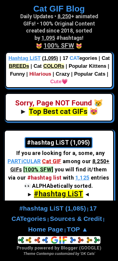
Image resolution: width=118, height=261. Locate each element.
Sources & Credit (76, 218)
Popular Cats (89, 74)
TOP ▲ (77, 229)
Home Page (45, 229)
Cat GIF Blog (59, 8)
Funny (17, 74)
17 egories (80, 58)
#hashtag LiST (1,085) (52, 208)
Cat (49, 66)
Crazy (63, 74)
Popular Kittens (87, 66)
